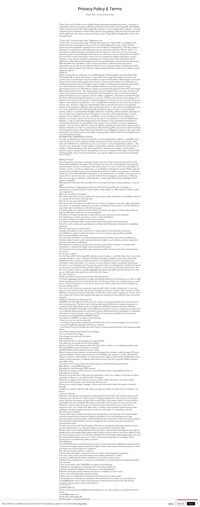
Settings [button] (171, 504)
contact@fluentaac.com (81, 366)
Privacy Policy (82, 504)
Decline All (180, 504)
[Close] (197, 503)
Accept (191, 504)
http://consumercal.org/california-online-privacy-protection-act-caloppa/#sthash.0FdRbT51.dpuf (97, 314)
